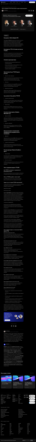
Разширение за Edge (3, 402)
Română (28, 430)
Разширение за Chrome (3, 401)
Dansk (19, 424)
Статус (19, 401)
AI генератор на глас (9, 395)
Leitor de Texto (20, 417)
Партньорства (19, 399)
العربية (1, 423)
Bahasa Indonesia (11, 433)
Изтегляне (17, 2)
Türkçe (10, 430)
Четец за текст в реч (20, 410)
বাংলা (18, 433)
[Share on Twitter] (31, 11)
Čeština (10, 424)
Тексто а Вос (2, 417)
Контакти (19, 396)
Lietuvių (28, 432)
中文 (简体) (19, 423)
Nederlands (28, 424)
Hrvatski (10, 432)
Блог (18, 397)
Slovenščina (28, 431)
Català (28, 433)
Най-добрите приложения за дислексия (5, 412)
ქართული (11, 431)
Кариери (19, 398)
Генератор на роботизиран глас (21, 412)
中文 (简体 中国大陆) (3, 424)
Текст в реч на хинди (20, 415)
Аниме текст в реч (3, 413)
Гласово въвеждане (11, 16)
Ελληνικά (19, 432)
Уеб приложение (2, 400)
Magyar (10, 423)
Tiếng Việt (19, 430)
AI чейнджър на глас (20, 413)
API (19, 2)
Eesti (1, 432)
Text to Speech (9, 192)
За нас (19, 395)
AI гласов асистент (14, 15)
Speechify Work (8, 398)
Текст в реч (2, 394)
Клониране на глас (9, 397)
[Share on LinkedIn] (33, 11)
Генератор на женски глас (3, 411)
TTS (9, 40)
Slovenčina (19, 431)
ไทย (1, 430)
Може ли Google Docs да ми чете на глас (22, 414)
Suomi (19, 425)
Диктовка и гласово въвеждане (4, 409)
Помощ (19, 400)
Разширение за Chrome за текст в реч (5, 415)
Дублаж (7, 396)
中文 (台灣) (28, 423)
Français (10, 425)
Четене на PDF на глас (3, 416)
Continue (32, 440)
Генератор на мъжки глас (21, 411)
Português (2, 431)
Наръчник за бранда (20, 403)
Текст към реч (5, 16)
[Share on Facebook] (29, 11)
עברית (1, 433)
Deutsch (28, 425)
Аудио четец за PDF (3, 414)
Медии (19, 402)
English (1, 425)
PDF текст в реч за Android (4, 410)
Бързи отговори (17, 16)
